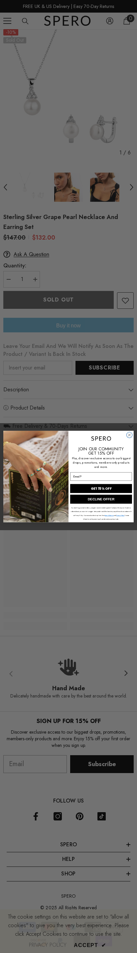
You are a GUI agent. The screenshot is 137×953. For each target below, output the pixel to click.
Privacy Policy (120, 515)
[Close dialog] (129, 435)
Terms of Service (109, 515)
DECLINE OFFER (101, 499)
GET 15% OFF (101, 488)
